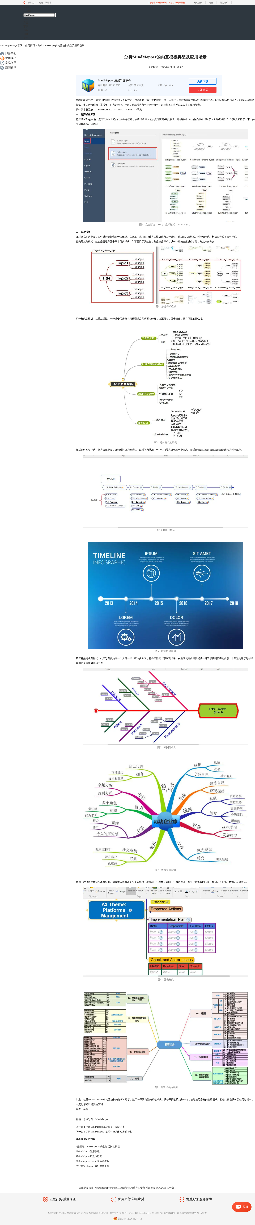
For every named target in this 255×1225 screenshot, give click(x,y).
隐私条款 (161, 1187)
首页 (25, 18)
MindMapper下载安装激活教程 (92, 1161)
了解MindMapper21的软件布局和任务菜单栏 (109, 1131)
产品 (25, 22)
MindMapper (101, 1119)
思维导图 (88, 1119)
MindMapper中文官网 (11, 45)
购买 (25, 30)
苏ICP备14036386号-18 (130, 1219)
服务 (25, 34)
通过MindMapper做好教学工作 (92, 1166)
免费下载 (202, 81)
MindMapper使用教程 (88, 1151)
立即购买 (202, 89)
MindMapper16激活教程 (89, 1156)
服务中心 (10, 53)
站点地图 (150, 1187)
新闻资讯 (10, 67)
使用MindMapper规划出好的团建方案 (105, 1127)
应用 (25, 38)
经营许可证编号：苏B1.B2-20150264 (129, 1213)
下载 (25, 26)
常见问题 (10, 62)
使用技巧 (30, 45)
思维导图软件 (86, 1187)
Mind (27, 9)
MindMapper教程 (121, 1187)
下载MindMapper (103, 1187)
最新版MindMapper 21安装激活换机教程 (98, 1146)
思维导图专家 (137, 1187)
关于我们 (171, 1187)
